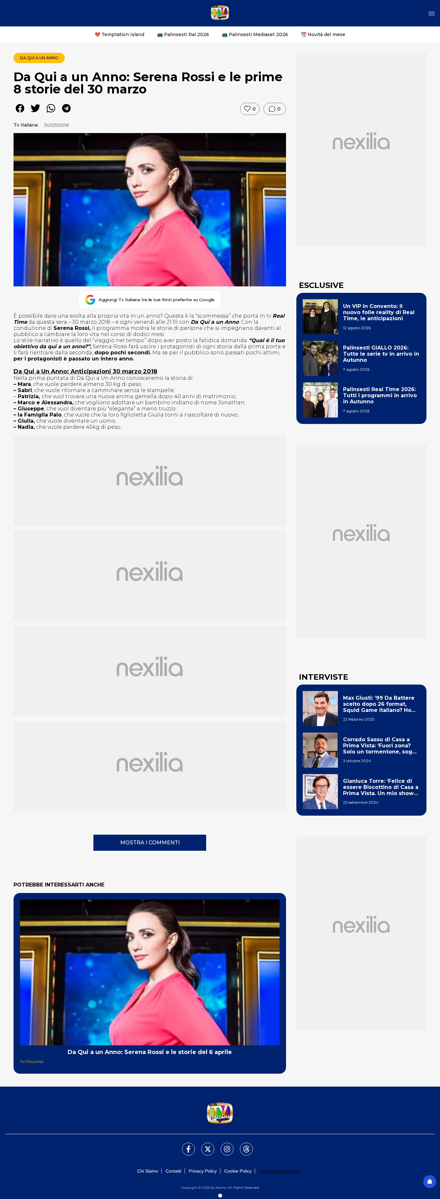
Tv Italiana (26, 125)
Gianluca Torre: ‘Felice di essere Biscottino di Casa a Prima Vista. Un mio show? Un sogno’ (380, 787)
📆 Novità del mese (323, 34)
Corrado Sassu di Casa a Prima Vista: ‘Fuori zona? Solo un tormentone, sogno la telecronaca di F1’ (381, 745)
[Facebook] (184, 1145)
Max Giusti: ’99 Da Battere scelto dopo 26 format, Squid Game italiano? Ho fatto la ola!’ (379, 704)
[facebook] (20, 113)
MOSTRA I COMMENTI (150, 842)
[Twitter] (203, 1145)
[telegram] (66, 113)
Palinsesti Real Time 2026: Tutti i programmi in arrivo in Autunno (380, 395)
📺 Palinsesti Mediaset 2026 (255, 34)
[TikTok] (242, 1145)
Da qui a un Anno (39, 57)
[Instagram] (223, 1145)
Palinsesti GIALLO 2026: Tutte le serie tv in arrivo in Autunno (381, 354)
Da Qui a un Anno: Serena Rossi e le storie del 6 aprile (150, 1052)
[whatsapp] (50, 113)
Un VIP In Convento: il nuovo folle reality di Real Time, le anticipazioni (379, 312)
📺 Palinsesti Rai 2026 (183, 34)
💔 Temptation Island (119, 34)
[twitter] (35, 113)
